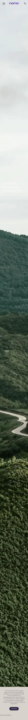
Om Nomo (14, 715)
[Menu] (3, 3)
